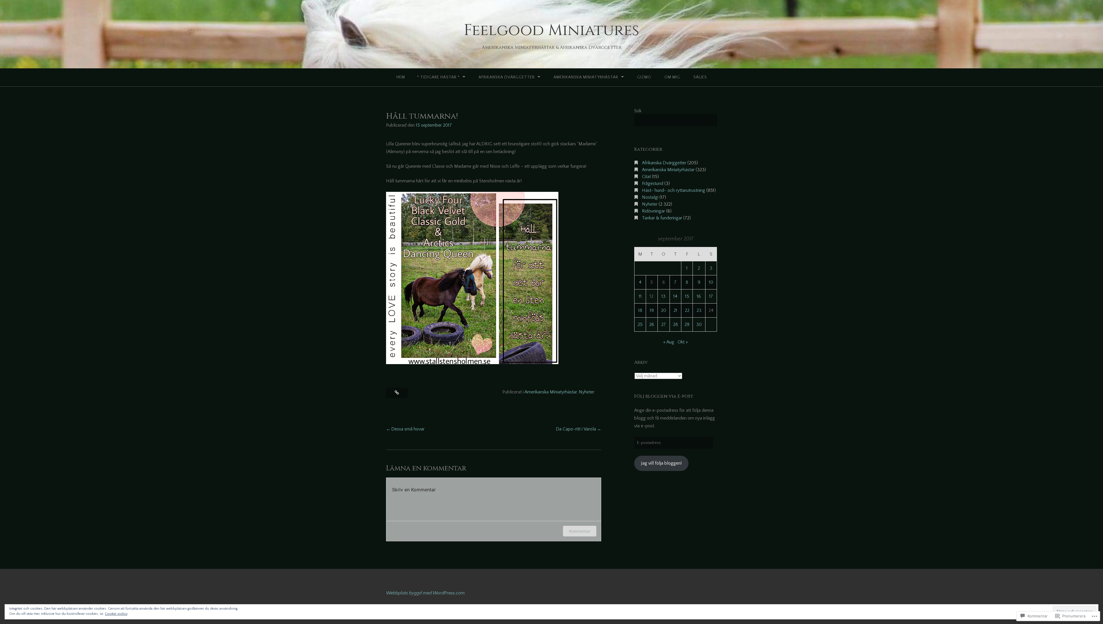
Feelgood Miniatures (551, 30)
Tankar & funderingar (662, 218)
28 (675, 324)
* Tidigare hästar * (438, 77)
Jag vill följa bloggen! (661, 463)
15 (687, 296)
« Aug (668, 342)
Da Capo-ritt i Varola (576, 429)
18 (640, 310)
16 (699, 296)
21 (675, 310)
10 (711, 282)
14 (675, 296)
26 (651, 324)
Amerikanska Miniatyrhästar (586, 77)
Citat (646, 176)
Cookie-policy (116, 614)
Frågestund (652, 183)
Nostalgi (650, 197)
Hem (400, 77)
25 (640, 324)
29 (686, 324)
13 (664, 296)
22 (687, 310)
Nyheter (586, 392)
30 (699, 324)
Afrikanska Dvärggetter (507, 77)
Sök (637, 110)
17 (711, 296)
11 (640, 296)
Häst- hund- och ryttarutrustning (673, 190)
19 (652, 310)
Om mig (672, 77)
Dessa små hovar (408, 429)
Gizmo (644, 77)
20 (663, 310)
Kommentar (579, 531)
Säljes (700, 77)
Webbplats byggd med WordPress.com (425, 593)
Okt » (683, 342)
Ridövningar (653, 211)
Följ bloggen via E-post (663, 396)
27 (663, 324)
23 (699, 310)
